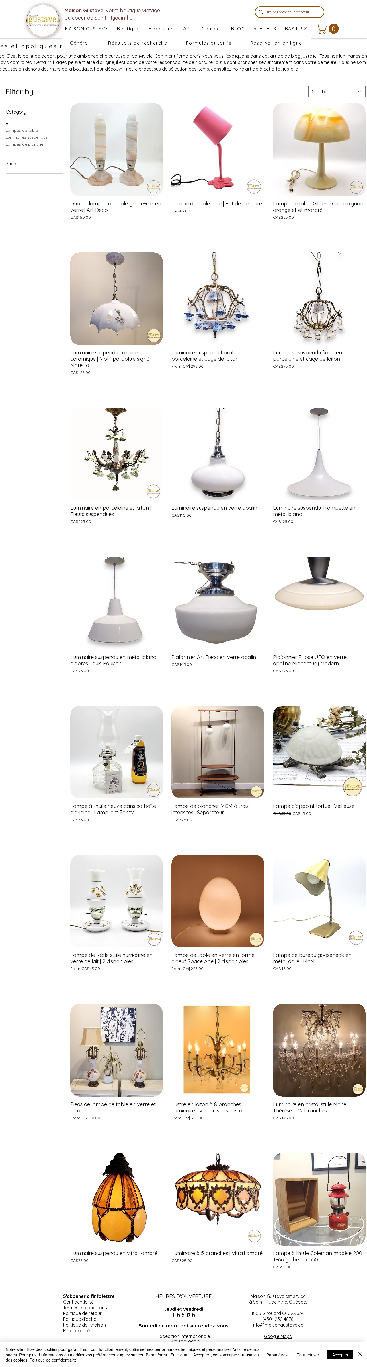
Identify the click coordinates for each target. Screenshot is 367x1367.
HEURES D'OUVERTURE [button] (183, 1296)
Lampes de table (22, 130)
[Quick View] (116, 149)
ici (315, 56)
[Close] (360, 1354)
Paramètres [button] (277, 1355)
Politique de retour (82, 1313)
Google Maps (278, 1336)
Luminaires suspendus (27, 137)
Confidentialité (78, 1302)
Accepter (340, 1355)
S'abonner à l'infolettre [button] (89, 1296)
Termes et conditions (85, 1307)
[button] (161, 29)
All (8, 123)
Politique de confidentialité (53, 1360)
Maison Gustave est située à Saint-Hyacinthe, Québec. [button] (278, 1299)
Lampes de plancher (25, 144)
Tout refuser (308, 1355)
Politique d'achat (80, 1319)
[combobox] (337, 91)
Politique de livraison (84, 1325)
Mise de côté (76, 1330)
